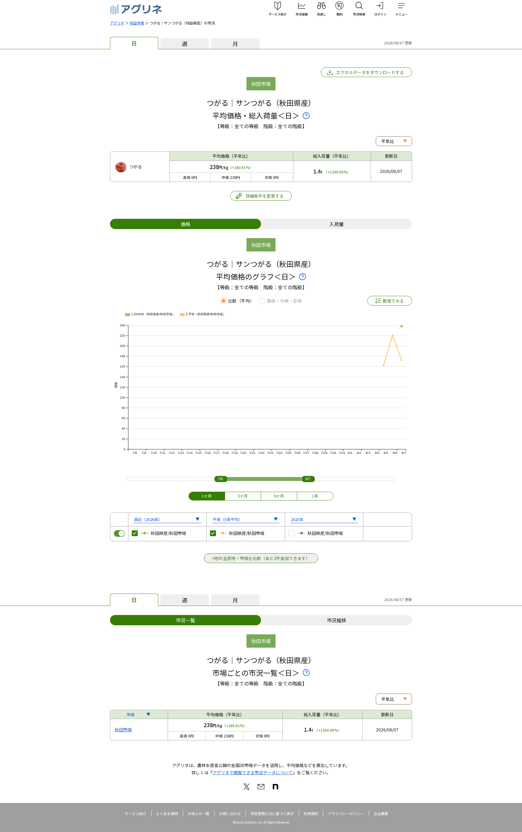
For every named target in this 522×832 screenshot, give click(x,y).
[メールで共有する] (261, 786)
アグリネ (117, 22)
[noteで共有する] (275, 786)
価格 (185, 224)
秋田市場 (137, 22)
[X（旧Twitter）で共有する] (246, 786)
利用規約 (311, 813)
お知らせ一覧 (198, 813)
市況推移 (336, 620)
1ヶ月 (207, 496)
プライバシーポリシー (346, 813)
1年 (315, 496)
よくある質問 (167, 813)
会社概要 (381, 813)
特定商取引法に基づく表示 (272, 813)
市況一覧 (185, 620)
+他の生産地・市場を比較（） (261, 558)
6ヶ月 (279, 496)
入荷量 (336, 224)
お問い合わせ (230, 813)
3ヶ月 (243, 496)
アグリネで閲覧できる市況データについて (253, 772)
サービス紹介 (136, 813)
